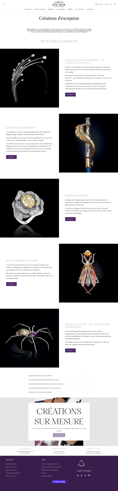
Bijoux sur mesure (11, 476)
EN (108, 4)
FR (106, 4)
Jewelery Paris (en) (11, 470)
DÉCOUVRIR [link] (59, 435)
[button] (4, 4)
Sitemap (43, 473)
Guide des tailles (11, 464)
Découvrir (70, 94)
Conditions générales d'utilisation (51, 467)
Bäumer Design (10, 467)
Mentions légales (46, 476)
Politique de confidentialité (49, 470)
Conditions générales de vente (50, 464)
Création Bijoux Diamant (13, 473)
